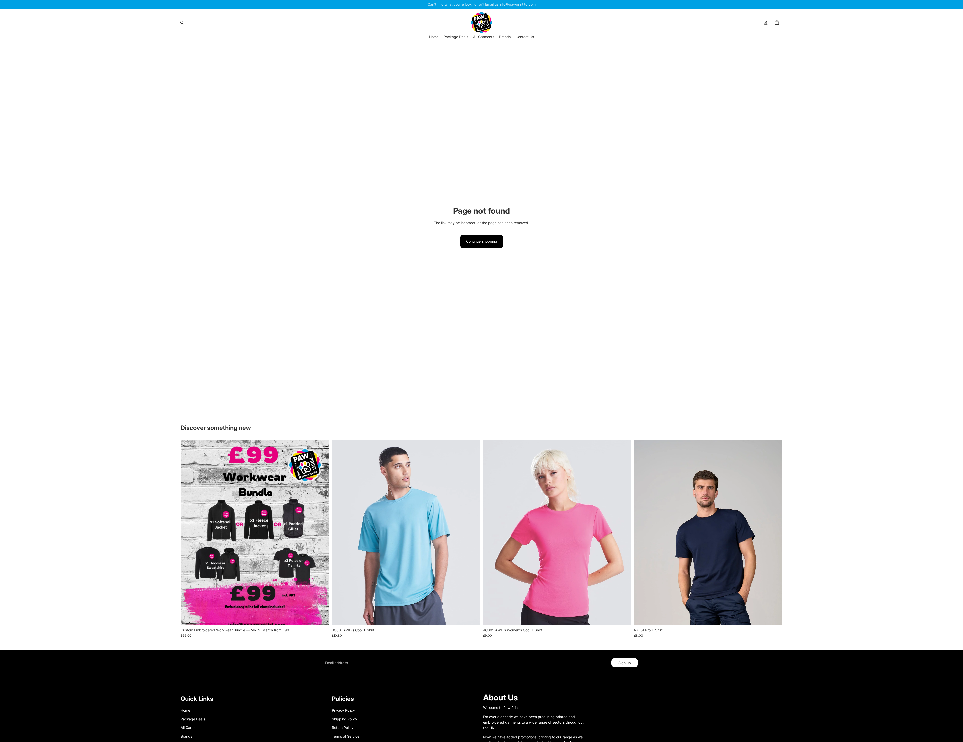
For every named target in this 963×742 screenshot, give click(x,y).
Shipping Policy (344, 719)
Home (185, 710)
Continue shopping (481, 241)
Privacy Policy (343, 710)
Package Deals (193, 719)
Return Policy (342, 727)
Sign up (624, 663)
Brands (186, 736)
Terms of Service (345, 736)
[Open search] (182, 22)
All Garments (191, 727)
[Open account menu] (765, 22)
